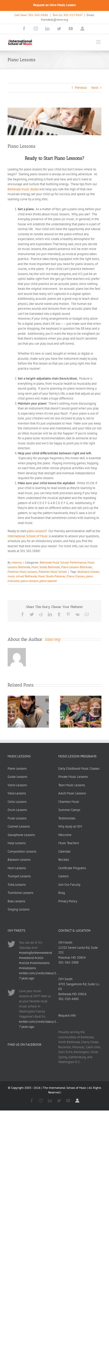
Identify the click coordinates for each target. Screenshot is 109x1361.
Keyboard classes (88, 571)
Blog (61, 893)
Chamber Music (68, 802)
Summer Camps (69, 810)
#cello (38, 958)
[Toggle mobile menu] (98, 42)
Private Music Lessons (73, 777)
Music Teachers (68, 843)
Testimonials (66, 818)
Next (94, 87)
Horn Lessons (17, 868)
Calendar (64, 851)
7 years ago (26, 978)
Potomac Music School (53, 571)
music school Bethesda (22, 576)
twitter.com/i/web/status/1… (39, 973)
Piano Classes (76, 576)
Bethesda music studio (23, 189)
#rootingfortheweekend (35, 953)
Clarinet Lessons (19, 826)
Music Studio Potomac (52, 576)
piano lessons (36, 531)
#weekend (26, 958)
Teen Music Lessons (71, 785)
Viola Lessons (17, 793)
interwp (17, 562)
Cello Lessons (17, 802)
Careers (63, 876)
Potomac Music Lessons (22, 571)
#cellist (24, 963)
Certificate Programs (72, 868)
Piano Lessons (17, 768)
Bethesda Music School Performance (63, 562)
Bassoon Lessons (19, 859)
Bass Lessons (16, 901)
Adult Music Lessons (72, 793)
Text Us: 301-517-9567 (67, 15)
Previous (81, 87)
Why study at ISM (70, 826)
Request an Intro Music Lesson (54, 5)
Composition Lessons (22, 851)
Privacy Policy (67, 901)
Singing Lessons (18, 909)
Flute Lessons (17, 818)
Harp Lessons (17, 843)
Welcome (64, 835)
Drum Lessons (17, 810)
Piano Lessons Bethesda (76, 567)
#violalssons (27, 968)
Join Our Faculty (69, 884)
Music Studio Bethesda (45, 567)
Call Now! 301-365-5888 (31, 15)
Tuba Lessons (17, 884)
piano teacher (48, 581)
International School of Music (28, 536)
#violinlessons (39, 963)
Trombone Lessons (20, 893)
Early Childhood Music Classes (78, 768)
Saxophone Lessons (21, 835)
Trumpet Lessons (19, 876)
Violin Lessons (17, 785)
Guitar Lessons (17, 777)
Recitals (63, 859)
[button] (11, 712)
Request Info (67, 1015)
